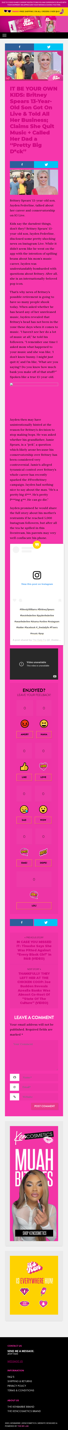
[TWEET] (48, 46)
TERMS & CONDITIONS (20, 1390)
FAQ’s (10, 1377)
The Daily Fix (39, 640)
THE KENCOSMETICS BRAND (24, 1411)
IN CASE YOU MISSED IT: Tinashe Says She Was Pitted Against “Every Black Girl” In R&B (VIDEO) (34, 950)
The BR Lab (23, 1426)
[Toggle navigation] (4, 35)
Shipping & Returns (19, 1381)
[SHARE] (19, 46)
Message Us (15, 1361)
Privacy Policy (16, 1386)
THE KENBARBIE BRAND (20, 1406)
